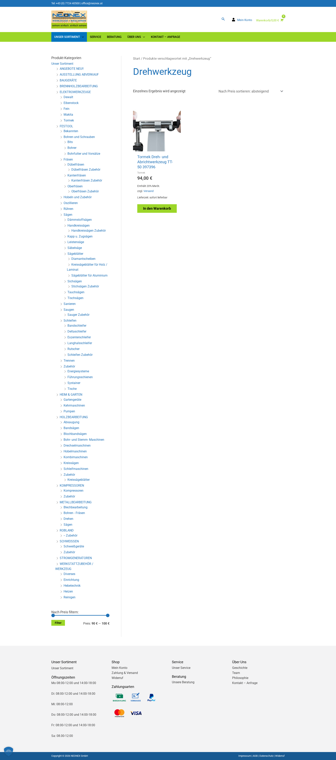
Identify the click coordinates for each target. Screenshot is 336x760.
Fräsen (68, 159)
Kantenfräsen (76, 175)
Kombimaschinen (76, 457)
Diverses (69, 574)
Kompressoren (73, 490)
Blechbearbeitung (76, 507)
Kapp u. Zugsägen (80, 236)
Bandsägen (71, 428)
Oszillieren (71, 203)
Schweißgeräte (74, 546)
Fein (66, 109)
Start (136, 58)
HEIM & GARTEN (71, 394)
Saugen (69, 310)
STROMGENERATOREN (76, 558)
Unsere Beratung (183, 682)
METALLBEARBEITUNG (76, 502)
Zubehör (69, 366)
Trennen (69, 360)
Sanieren (70, 304)
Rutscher (73, 349)
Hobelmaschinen (75, 451)
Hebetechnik (72, 585)
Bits (70, 142)
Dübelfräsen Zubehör (85, 169)
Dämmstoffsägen (79, 220)
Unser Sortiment (62, 63)
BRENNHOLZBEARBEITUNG (79, 86)
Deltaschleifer (76, 331)
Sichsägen (74, 281)
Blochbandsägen (75, 434)
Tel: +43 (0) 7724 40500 (65, 3)
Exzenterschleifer (79, 337)
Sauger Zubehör (78, 315)
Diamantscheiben (83, 259)
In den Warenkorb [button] (157, 208)
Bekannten (71, 131)
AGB (255, 755)
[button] (223, 19)
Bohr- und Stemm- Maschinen (84, 440)
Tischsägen (75, 298)
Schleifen (70, 320)
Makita (68, 114)
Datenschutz (266, 755)
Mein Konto (119, 668)
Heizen (68, 591)
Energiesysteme (78, 371)
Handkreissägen (78, 225)
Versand (149, 191)
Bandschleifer (76, 325)
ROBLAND (67, 530)
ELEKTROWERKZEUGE (75, 92)
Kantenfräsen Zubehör (86, 180)
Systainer (73, 383)
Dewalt (68, 97)
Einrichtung (71, 580)
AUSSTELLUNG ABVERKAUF (79, 74)
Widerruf (117, 678)
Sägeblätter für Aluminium (89, 275)
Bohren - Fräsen (74, 513)
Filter (58, 622)
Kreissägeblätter (78, 480)
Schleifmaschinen (76, 469)
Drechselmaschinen (77, 445)
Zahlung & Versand (125, 673)
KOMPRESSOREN (72, 485)
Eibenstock (71, 103)
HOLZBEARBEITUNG (74, 417)
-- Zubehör (70, 535)
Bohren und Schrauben (79, 137)
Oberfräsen (75, 186)
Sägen (68, 214)
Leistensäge (75, 242)
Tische (72, 389)
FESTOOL (66, 126)
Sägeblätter (75, 254)
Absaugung (71, 422)
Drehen (68, 519)
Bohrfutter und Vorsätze (83, 153)
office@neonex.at (92, 3)
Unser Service (181, 668)
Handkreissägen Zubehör (88, 230)
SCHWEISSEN (69, 541)
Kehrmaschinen (74, 405)
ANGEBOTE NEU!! (72, 69)
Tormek (69, 120)
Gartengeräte (72, 399)
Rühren (68, 209)
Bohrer (71, 148)
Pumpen (69, 411)
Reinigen (69, 597)
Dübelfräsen (75, 164)
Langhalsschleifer (79, 343)
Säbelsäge (74, 248)
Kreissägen (71, 463)
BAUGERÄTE (68, 80)
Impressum (244, 755)
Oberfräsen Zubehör (85, 191)
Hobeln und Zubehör (78, 197)
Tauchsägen (75, 292)
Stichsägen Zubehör (85, 286)
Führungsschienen (80, 377)
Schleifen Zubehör (80, 355)
